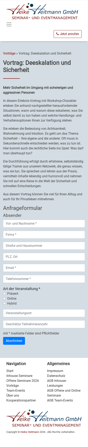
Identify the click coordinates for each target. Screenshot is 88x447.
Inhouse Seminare (19, 376)
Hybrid (12, 303)
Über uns (12, 395)
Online (11, 298)
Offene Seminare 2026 (22, 381)
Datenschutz (56, 376)
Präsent (12, 294)
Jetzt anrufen (69, 34)
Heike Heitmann (29, 431)
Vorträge (9, 53)
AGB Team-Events (60, 400)
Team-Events (15, 390)
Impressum (55, 371)
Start (9, 371)
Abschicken (14, 341)
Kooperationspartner (21, 400)
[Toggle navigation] (9, 24)
